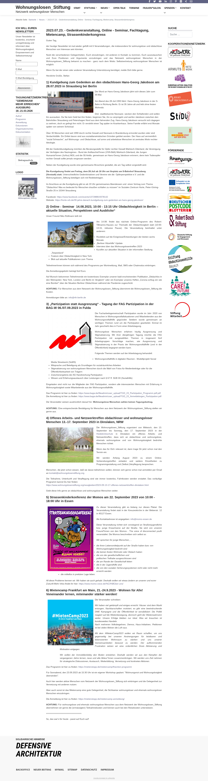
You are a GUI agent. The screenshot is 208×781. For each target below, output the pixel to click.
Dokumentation (23, 132)
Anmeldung (21, 122)
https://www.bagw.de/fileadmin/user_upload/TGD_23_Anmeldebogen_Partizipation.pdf (119, 396)
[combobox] (180, 34)
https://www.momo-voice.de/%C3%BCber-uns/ (101, 583)
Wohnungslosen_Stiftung (43, 7)
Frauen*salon (152, 7)
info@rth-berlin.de (77, 297)
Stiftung (91, 8)
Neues (106, 8)
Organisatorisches (24, 129)
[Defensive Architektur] (38, 749)
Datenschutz (89, 769)
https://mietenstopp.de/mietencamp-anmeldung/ (101, 699)
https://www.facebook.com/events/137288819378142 (82, 197)
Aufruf (18, 116)
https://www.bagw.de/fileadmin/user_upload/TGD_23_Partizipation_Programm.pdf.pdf (119, 393)
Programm (21, 119)
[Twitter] (154, 1)
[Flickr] (181, 1)
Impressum (107, 769)
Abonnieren (24, 88)
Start (77, 7)
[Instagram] (171, 1)
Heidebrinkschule (104, 434)
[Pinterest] (176, 1)
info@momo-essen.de (141, 519)
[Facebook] (149, 1)
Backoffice (23, 769)
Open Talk (119, 7)
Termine (134, 7)
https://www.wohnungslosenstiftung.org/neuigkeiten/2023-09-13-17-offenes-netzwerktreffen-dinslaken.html (97, 485)
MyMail (59, 769)
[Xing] (186, 1)
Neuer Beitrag (42, 769)
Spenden (170, 8)
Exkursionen (22, 125)
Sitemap (72, 769)
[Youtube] (160, 1)
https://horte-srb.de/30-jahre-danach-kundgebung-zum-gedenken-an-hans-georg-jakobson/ (99, 200)
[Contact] (191, 1)
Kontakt (185, 7)
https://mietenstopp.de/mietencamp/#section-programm (105, 667)
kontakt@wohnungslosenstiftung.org (66, 473)
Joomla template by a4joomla (104, 778)
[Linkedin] (166, 1)
